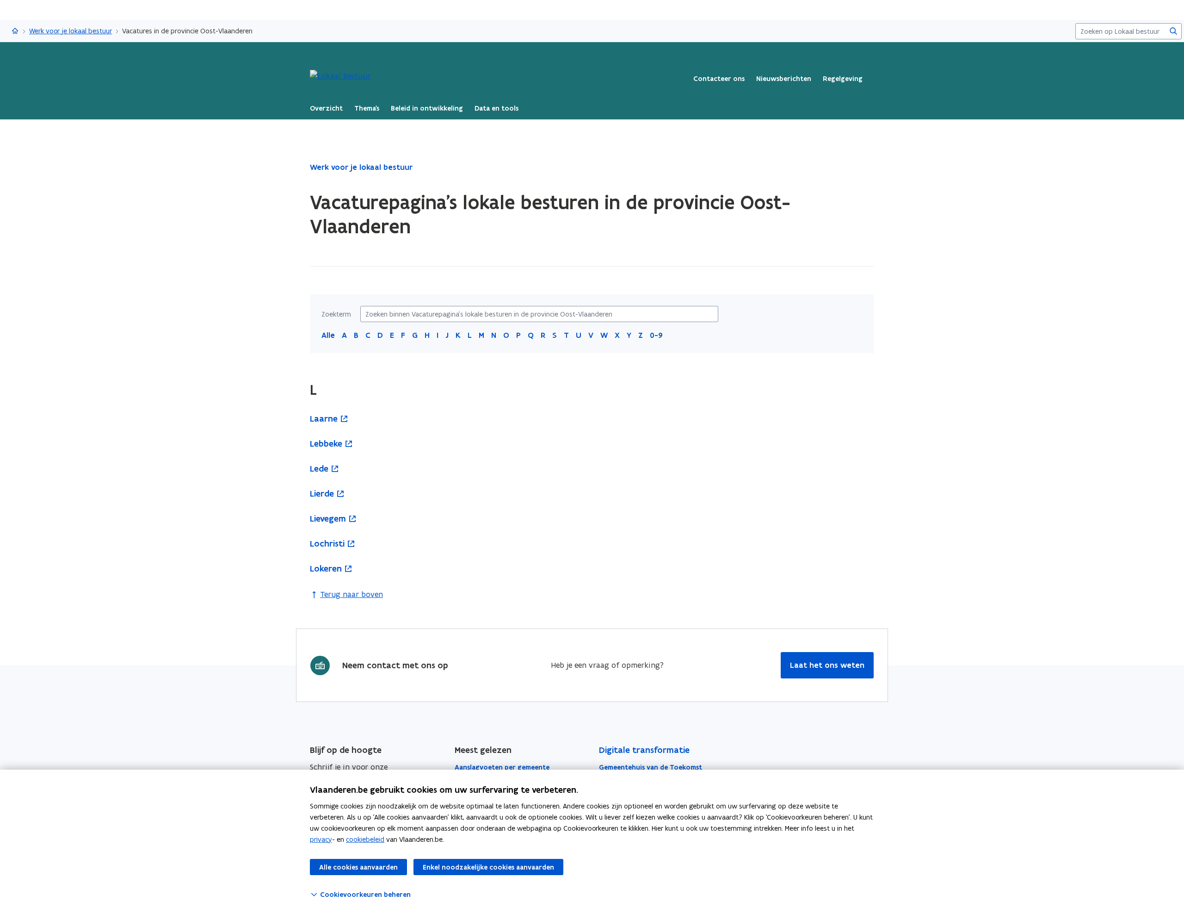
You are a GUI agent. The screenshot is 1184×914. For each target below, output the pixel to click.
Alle (328, 335)
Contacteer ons (719, 78)
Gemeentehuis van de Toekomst (650, 767)
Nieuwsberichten (783, 78)
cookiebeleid (365, 839)
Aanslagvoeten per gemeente (502, 767)
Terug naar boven (351, 594)
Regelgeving (843, 78)
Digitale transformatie (644, 750)
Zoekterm (336, 314)
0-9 (656, 335)
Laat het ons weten (827, 665)
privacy (321, 839)
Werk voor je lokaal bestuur (70, 30)
